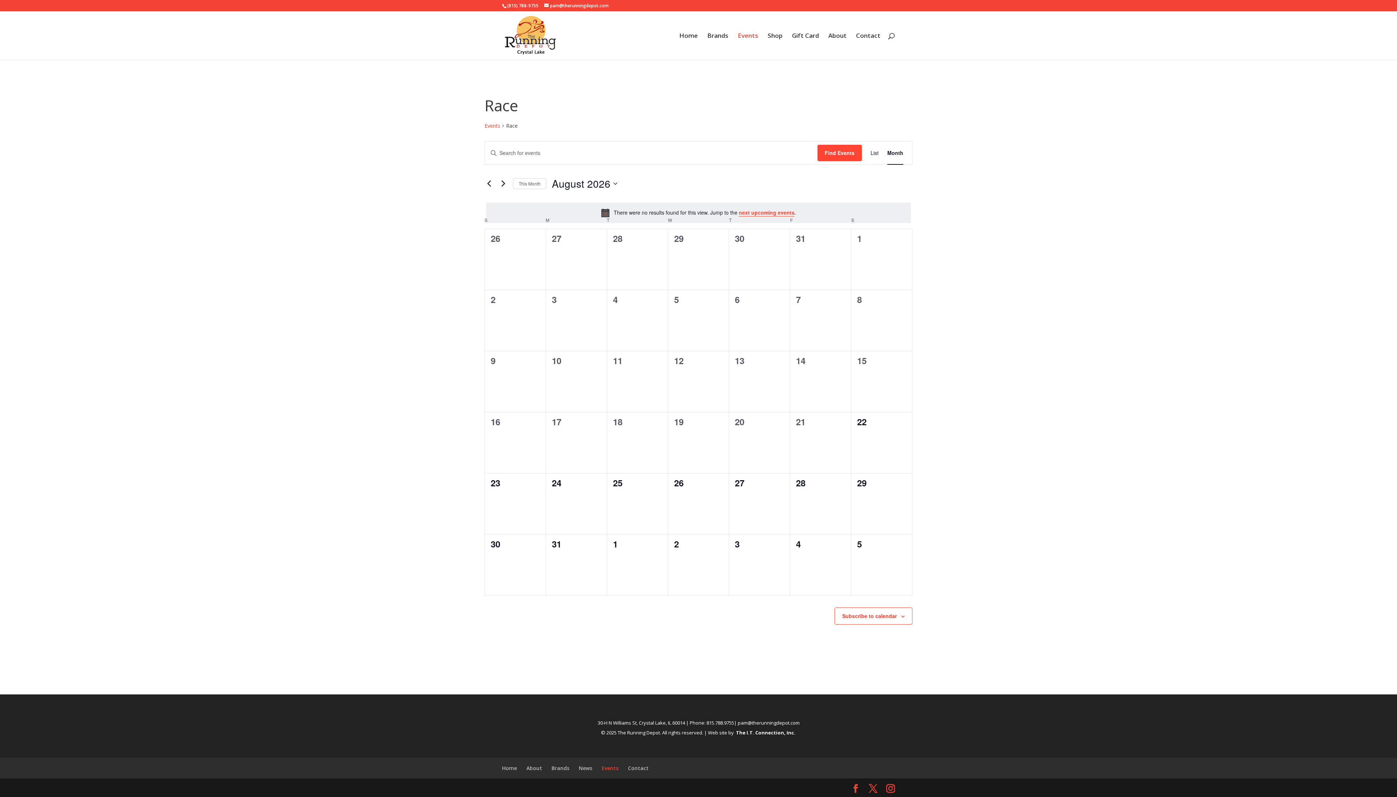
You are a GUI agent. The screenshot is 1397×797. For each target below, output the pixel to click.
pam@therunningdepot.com (769, 723)
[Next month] (503, 183)
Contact (868, 36)
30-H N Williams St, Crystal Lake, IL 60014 (641, 723)
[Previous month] (489, 183)
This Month (530, 183)
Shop (775, 36)
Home (688, 36)
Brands (717, 36)
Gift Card (805, 36)
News (585, 768)
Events (748, 36)
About (837, 36)
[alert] (698, 213)
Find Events (840, 152)
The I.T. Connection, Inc (765, 732)
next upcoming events (767, 212)
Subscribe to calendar (869, 615)
